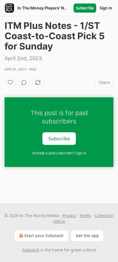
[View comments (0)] (24, 82)
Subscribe (85, 8)
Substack (30, 250)
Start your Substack (44, 235)
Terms (85, 215)
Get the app (87, 235)
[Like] (10, 82)
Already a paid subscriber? (59, 153)
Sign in (106, 8)
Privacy (69, 215)
